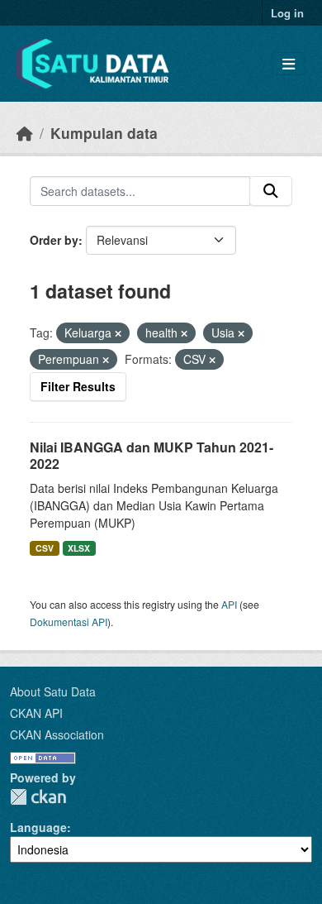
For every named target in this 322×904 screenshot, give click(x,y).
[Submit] (270, 191)
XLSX (79, 548)
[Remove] (118, 333)
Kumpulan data (104, 132)
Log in (287, 13)
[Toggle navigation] (288, 64)
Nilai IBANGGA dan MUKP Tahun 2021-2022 (151, 456)
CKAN (38, 797)
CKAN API (36, 713)
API (229, 604)
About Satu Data (53, 691)
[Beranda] (25, 132)
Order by (54, 240)
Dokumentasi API (68, 622)
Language (38, 827)
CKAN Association (57, 734)
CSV (45, 548)
